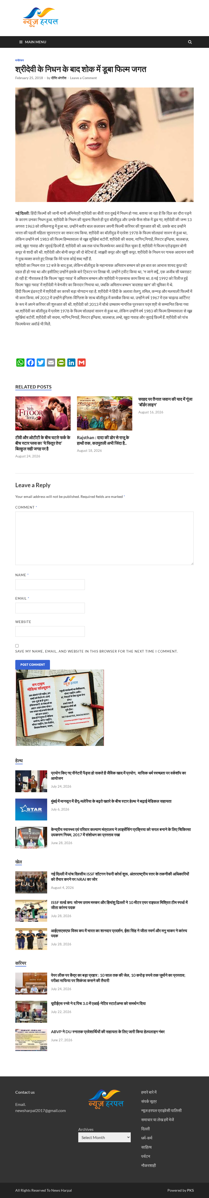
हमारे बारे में (148, 1092)
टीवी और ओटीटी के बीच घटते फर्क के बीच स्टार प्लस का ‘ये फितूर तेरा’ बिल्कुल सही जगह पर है (42, 443)
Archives (86, 1129)
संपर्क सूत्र (149, 1101)
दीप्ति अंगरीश (58, 78)
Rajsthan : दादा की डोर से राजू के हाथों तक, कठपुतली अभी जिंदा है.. (103, 440)
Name (22, 575)
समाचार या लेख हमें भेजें (157, 1119)
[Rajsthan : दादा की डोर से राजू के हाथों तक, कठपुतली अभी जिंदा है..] (104, 431)
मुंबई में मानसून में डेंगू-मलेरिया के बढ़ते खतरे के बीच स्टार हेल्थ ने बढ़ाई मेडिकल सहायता (111, 801)
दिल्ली (145, 1128)
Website (23, 622)
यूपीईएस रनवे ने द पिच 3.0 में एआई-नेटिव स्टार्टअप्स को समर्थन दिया (98, 1003)
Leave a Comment (83, 78)
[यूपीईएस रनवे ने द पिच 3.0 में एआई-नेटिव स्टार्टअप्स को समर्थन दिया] (31, 1003)
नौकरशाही (148, 1165)
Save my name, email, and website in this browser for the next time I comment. (96, 651)
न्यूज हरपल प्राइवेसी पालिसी (161, 1110)
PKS (190, 1190)
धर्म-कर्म (146, 1137)
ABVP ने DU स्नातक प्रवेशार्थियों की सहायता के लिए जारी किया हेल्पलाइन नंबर (108, 1031)
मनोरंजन (19, 60)
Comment (26, 507)
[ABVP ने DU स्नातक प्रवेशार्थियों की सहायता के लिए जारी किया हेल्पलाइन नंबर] (31, 1032)
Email (22, 598)
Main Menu (35, 42)
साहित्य (146, 1147)
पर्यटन (145, 1156)
